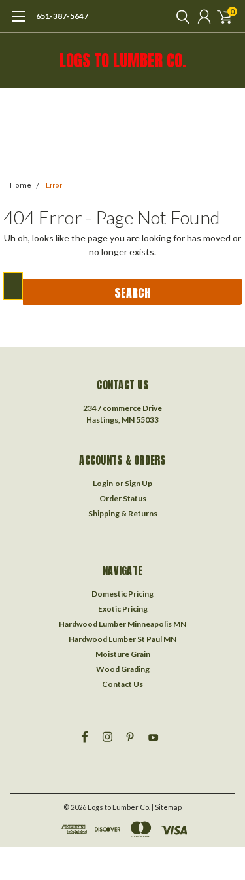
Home (20, 185)
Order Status (122, 498)
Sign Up (138, 483)
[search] (180, 16)
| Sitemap (167, 807)
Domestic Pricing (122, 594)
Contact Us (122, 684)
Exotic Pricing (123, 609)
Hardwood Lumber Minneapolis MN (122, 624)
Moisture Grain (122, 654)
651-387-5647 (62, 16)
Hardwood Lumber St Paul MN (122, 639)
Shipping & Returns (122, 513)
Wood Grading (123, 669)
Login (103, 483)
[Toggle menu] (18, 23)
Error (54, 185)
